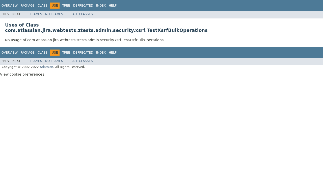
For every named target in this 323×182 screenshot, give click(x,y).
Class (42, 5)
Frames (36, 14)
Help (113, 5)
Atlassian (46, 67)
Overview (10, 5)
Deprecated (83, 5)
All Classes (82, 14)
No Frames (54, 14)
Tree (66, 5)
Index (101, 5)
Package (28, 5)
